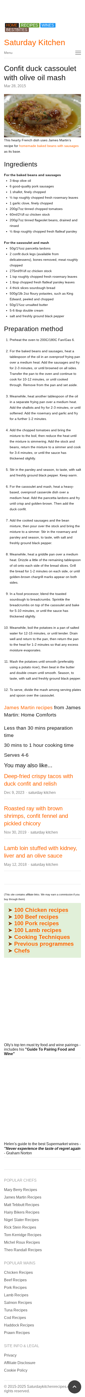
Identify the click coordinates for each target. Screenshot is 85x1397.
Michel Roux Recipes (22, 1242)
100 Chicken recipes (41, 910)
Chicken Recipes (18, 1272)
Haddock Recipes (19, 1325)
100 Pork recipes (36, 923)
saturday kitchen (42, 793)
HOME (11, 25)
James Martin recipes (28, 707)
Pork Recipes (15, 1288)
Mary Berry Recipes (20, 1190)
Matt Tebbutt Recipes (21, 1205)
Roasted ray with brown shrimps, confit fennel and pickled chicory (36, 816)
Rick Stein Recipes (20, 1227)
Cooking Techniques (42, 937)
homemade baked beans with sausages (49, 146)
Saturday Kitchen (34, 42)
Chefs (22, 950)
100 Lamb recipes (37, 930)
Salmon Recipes (18, 1303)
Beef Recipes (15, 1280)
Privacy (10, 1355)
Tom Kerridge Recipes (22, 1235)
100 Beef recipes (36, 917)
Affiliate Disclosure (19, 1363)
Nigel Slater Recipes (21, 1220)
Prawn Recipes (17, 1333)
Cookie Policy (15, 1370)
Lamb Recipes (16, 1295)
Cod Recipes (15, 1318)
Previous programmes (44, 944)
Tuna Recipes (15, 1310)
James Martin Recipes (22, 1197)
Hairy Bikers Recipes (21, 1212)
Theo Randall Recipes (23, 1250)
